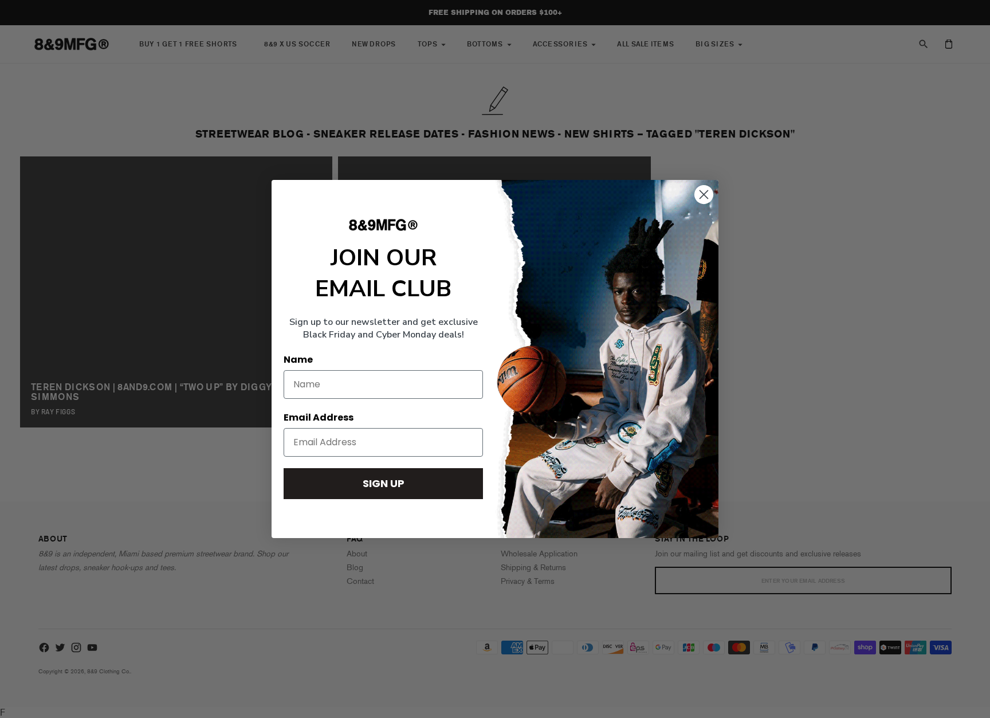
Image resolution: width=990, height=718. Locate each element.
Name (298, 359)
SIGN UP (383, 483)
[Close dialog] (704, 195)
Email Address (318, 417)
